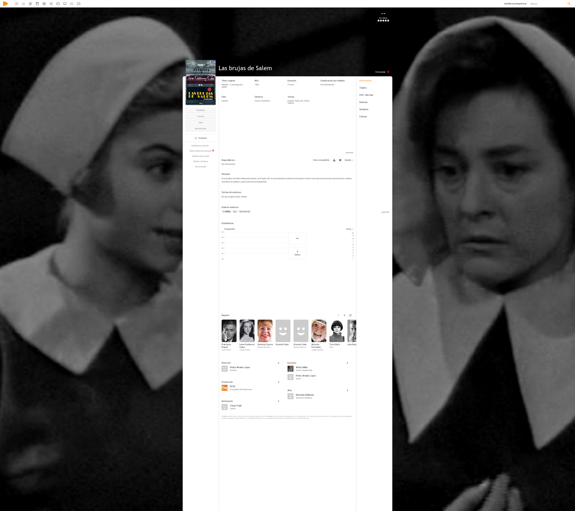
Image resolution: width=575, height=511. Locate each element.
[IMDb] (235, 213)
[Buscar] (569, 3)
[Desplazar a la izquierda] (338, 315)
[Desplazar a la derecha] (344, 315)
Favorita (200, 116)
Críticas (363, 116)
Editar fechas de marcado (202, 151)
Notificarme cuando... (201, 146)
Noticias (363, 102)
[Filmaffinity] (227, 213)
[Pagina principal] (5, 5)
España (225, 101)
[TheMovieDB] (245, 213)
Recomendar (200, 166)
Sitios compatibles (321, 160)
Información (365, 80)
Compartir (202, 138)
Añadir (244, 197)
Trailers (363, 87)
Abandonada (200, 128)
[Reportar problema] (334, 160)
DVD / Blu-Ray (366, 95)
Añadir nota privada (200, 156)
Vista (201, 122)
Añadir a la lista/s (200, 161)
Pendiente (200, 110)
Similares (363, 109)
